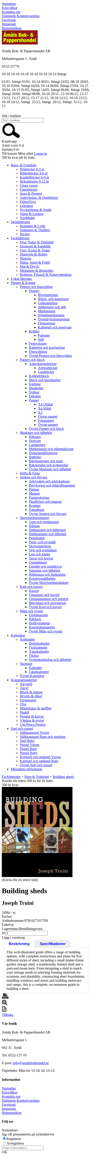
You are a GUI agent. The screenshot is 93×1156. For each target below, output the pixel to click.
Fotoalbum (36, 510)
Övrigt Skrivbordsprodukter (48, 583)
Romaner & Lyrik (32, 226)
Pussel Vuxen (29, 745)
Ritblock (35, 619)
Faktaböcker (28, 189)
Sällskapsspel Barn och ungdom (42, 737)
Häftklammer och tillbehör (47, 534)
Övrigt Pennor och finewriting (50, 356)
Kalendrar (18, 635)
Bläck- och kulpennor (53, 299)
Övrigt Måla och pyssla (45, 631)
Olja (23, 704)
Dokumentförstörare (43, 453)
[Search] (11, 137)
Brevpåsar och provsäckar (47, 603)
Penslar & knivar (32, 716)
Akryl (24, 688)
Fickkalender (38, 647)
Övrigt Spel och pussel (36, 765)
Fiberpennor (46, 323)
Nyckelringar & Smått (35, 210)
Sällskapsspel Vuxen (34, 732)
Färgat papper (48, 416)
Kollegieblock (39, 376)
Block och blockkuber (44, 380)
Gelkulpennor (48, 303)
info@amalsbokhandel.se (31, 1063)
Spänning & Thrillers (35, 230)
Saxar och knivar (41, 558)
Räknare (35, 437)
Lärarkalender (39, 672)
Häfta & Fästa (30, 473)
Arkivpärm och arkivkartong (49, 481)
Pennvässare (37, 343)
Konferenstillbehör (42, 578)
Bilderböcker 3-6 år (34, 173)
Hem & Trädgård (36, 777)
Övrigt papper (48, 424)
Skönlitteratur (20, 222)
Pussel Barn (28, 749)
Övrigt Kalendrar (32, 676)
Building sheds (63, 777)
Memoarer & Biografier (36, 270)
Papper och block (32, 360)
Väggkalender (39, 651)
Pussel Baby (28, 753)
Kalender (35, 668)
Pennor (34, 291)
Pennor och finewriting (36, 287)
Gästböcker (46, 372)
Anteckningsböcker (43, 364)
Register (35, 506)
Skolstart (26, 664)
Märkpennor (47, 311)
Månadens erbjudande (26, 769)
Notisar (34, 392)
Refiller (34, 331)
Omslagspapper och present (48, 599)
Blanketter (36, 388)
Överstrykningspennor (54, 319)
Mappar (34, 493)
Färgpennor (28, 700)
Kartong (35, 384)
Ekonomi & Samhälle (35, 246)
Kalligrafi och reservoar (55, 327)
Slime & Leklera (31, 214)
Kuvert (34, 591)
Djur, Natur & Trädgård (36, 242)
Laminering (37, 445)
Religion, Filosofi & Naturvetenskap (46, 275)
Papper (34, 400)
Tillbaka (7, 1015)
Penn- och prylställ (42, 542)
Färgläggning (38, 615)
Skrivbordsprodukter (34, 518)
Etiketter (35, 396)
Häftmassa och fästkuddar (47, 574)
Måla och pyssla (31, 611)
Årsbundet (27, 639)
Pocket (25, 234)
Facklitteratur (20, 238)
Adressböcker (48, 368)
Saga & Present (31, 193)
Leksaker (26, 206)
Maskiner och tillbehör (36, 433)
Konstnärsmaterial (42, 627)
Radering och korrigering (47, 347)
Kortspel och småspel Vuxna (40, 757)
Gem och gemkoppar (44, 522)
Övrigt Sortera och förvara (47, 514)
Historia (25, 258)
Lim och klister (39, 554)
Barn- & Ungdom (23, 165)
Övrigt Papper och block (46, 429)
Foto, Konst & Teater (35, 250)
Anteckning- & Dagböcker (39, 197)
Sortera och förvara (33, 477)
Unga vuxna (28, 185)
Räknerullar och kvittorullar (48, 465)
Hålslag (34, 526)
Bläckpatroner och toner (46, 461)
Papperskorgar (39, 497)
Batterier (35, 457)
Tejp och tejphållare (43, 550)
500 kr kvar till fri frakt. (18, 157)
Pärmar (34, 489)
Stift (41, 339)
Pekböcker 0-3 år (32, 169)
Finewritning (38, 352)
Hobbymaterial (39, 623)
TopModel (27, 218)
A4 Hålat (44, 408)
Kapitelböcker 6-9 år (34, 177)
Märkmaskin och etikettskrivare (51, 449)
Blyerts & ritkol (31, 696)
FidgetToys (28, 202)
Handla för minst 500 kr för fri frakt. (27, 783)
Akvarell (26, 684)
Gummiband (38, 562)
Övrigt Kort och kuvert (45, 607)
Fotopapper (46, 420)
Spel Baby (27, 741)
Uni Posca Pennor (33, 724)
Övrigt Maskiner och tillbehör (50, 469)
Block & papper (31, 692)
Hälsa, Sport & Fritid (35, 262)
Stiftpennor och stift (52, 307)
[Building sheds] (37, 832)
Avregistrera (15, 1143)
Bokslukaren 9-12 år (34, 181)
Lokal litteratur (21, 279)
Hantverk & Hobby (34, 254)
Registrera (14, 1139)
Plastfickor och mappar (45, 501)
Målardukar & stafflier (35, 708)
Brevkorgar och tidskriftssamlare (52, 485)
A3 (40, 412)
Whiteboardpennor (51, 315)
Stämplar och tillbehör (44, 570)
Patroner (44, 335)
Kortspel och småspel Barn (39, 761)
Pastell (24, 712)
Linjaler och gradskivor (45, 566)
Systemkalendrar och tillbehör (50, 660)
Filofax (34, 655)
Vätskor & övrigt (32, 720)
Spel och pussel (22, 728)
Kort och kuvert (31, 587)
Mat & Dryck (29, 266)
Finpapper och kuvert (44, 595)
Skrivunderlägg (40, 546)
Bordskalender (39, 643)
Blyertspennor (48, 295)
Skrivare (35, 441)
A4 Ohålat (45, 404)
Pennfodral (36, 538)
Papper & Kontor (23, 283)
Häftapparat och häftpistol (47, 530)
